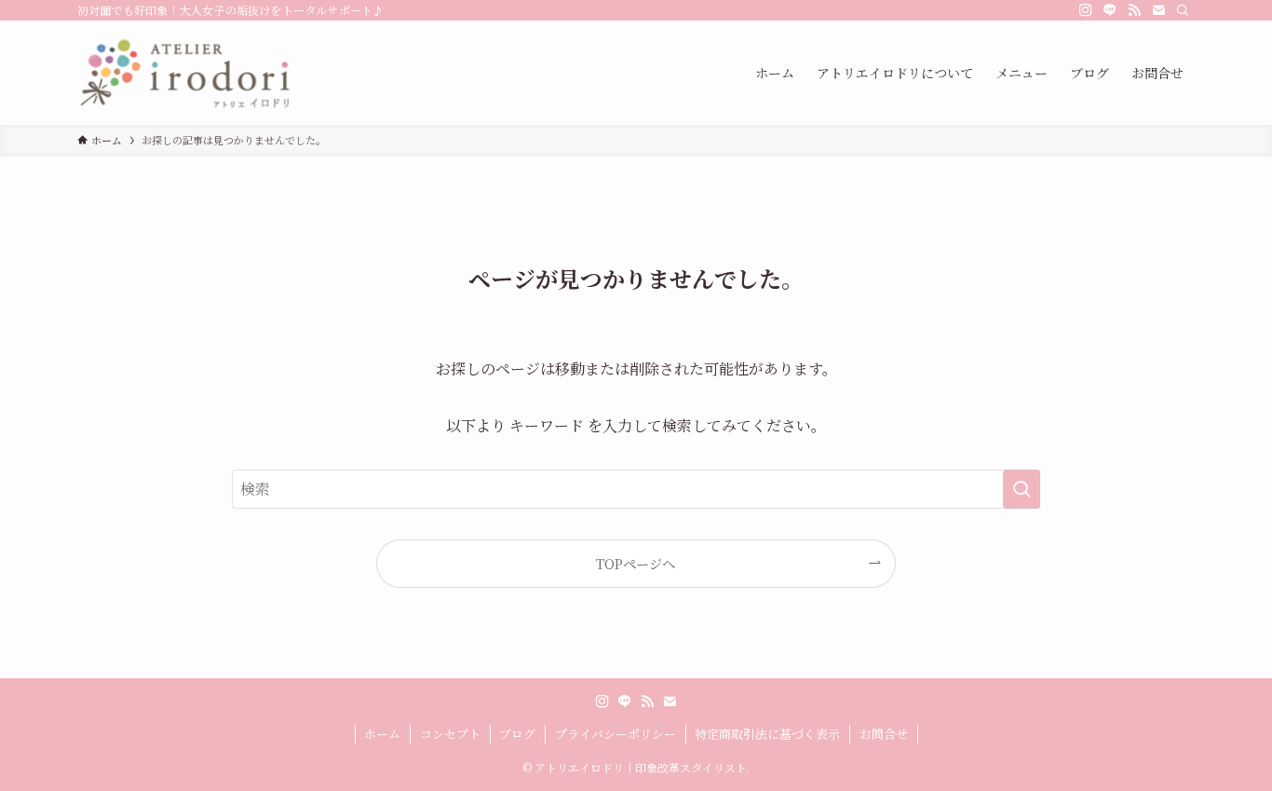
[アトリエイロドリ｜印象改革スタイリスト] (184, 72)
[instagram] (1086, 10)
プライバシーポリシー (615, 734)
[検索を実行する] (1021, 489)
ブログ (517, 734)
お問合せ (883, 734)
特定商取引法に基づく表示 (767, 734)
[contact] (1158, 10)
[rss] (1134, 10)
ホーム (382, 734)
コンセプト (450, 734)
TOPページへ (635, 563)
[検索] (1183, 10)
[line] (1110, 10)
